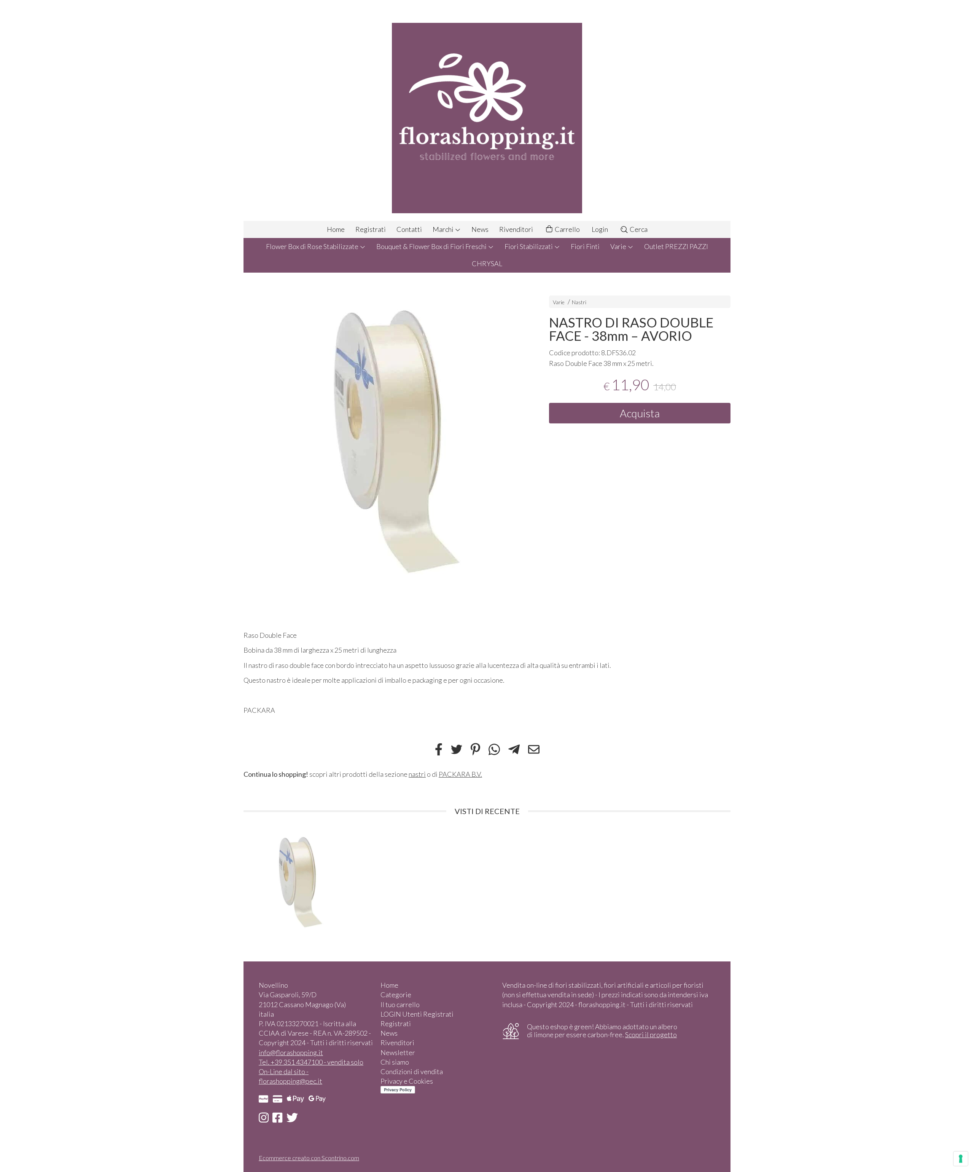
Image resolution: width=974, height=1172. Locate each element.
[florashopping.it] (487, 110)
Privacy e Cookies (406, 1081)
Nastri (579, 302)
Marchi (444, 229)
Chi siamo (394, 1062)
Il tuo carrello (400, 1004)
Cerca (638, 229)
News (480, 229)
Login (600, 229)
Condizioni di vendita (411, 1071)
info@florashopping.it (291, 1052)
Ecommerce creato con (309, 1157)
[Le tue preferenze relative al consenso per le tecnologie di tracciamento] (960, 1158)
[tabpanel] (383, 440)
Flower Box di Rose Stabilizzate (313, 246)
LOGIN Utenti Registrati (417, 1014)
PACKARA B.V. (460, 774)
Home (336, 229)
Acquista (640, 413)
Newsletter (397, 1052)
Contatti (409, 229)
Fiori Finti (585, 246)
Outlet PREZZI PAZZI (676, 246)
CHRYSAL (487, 263)
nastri (417, 774)
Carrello (567, 229)
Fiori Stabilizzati (529, 246)
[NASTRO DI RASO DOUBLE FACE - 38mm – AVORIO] (383, 440)
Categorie (395, 994)
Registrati (370, 229)
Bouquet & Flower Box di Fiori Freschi (432, 246)
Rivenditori (516, 229)
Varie (618, 246)
